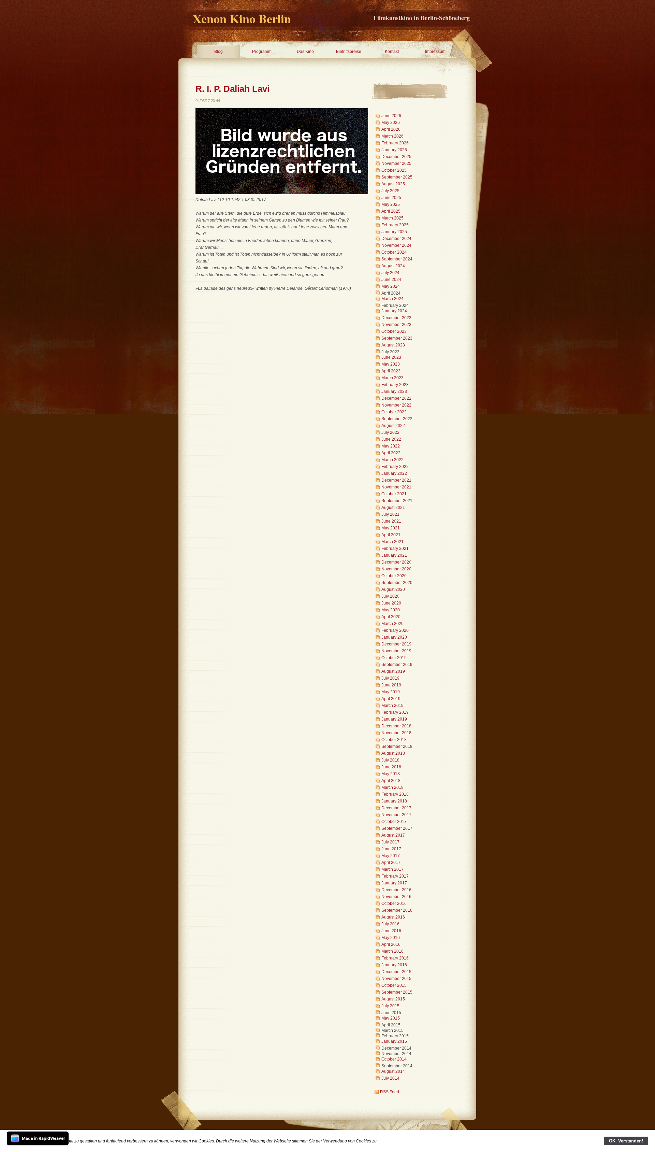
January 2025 (394, 231)
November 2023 (396, 324)
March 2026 (392, 136)
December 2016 (396, 889)
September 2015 (396, 992)
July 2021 (390, 514)
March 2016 (392, 951)
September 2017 (396, 828)
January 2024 (394, 311)
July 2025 (390, 190)
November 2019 (396, 651)
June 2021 (391, 521)
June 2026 (391, 115)
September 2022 (396, 418)
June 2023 (391, 357)
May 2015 (390, 1018)
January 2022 (394, 473)
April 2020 (391, 616)
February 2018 (395, 794)
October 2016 (394, 903)
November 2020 (396, 569)
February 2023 (395, 384)
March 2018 (392, 787)
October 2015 (394, 985)
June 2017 (391, 849)
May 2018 (390, 773)
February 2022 (395, 466)
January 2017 (394, 883)
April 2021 (391, 534)
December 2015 (396, 971)
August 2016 (393, 917)
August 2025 (393, 184)
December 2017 (396, 808)
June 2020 (391, 603)
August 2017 (393, 835)
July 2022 (390, 432)
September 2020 (396, 582)
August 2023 (393, 345)
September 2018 (396, 746)
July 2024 (390, 272)
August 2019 (393, 671)
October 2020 (394, 575)
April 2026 (391, 129)
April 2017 (391, 862)
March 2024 (392, 298)
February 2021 (395, 548)
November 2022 (396, 405)
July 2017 (390, 842)
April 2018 (391, 780)
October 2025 (394, 170)
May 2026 (390, 122)
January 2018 (394, 801)
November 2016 (396, 896)
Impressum (435, 51)
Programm (262, 51)
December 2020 (396, 562)
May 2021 (390, 528)
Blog (218, 51)
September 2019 (396, 664)
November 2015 (396, 978)
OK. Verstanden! (626, 1140)
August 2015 (393, 999)
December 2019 (396, 644)
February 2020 (395, 630)
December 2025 (396, 156)
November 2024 (396, 245)
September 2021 (396, 500)
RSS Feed (389, 1092)
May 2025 (390, 204)
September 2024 (396, 259)
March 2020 (392, 623)
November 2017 (396, 814)
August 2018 (393, 753)
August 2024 (393, 266)
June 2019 (391, 685)
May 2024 (390, 286)
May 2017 (390, 855)
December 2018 (396, 726)
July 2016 (390, 924)
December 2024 (396, 238)
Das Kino (305, 51)
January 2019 (394, 719)
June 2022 (391, 439)
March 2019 (392, 705)
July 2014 (390, 1078)
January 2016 (394, 965)
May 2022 (390, 446)
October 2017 (394, 821)
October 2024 (394, 252)
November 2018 (396, 732)
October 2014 (394, 1059)
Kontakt (392, 51)
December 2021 (396, 480)
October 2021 (394, 494)
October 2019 (394, 657)
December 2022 (396, 398)
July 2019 (390, 678)
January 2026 (394, 149)
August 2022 (393, 425)
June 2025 (391, 197)
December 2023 (396, 317)
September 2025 (396, 177)
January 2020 (394, 637)
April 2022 (391, 453)
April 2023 (391, 371)
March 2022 (392, 459)
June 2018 (391, 767)
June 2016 (391, 930)
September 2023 (396, 338)
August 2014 (393, 1071)
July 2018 (390, 760)
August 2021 (393, 507)
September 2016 (396, 910)
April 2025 (391, 211)
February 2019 (395, 712)
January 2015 (394, 1041)
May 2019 (390, 691)
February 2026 (395, 143)
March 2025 (392, 218)
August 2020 (393, 589)
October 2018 (394, 739)
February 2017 (395, 876)
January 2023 (394, 391)
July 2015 (390, 1006)
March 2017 (392, 869)
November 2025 (396, 163)
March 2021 (392, 541)
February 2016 (395, 958)
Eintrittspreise (348, 51)
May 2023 (390, 364)
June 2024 (391, 279)
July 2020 (390, 596)
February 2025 (395, 225)
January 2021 (394, 555)
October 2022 (394, 412)
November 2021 (396, 487)
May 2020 (390, 610)
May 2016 (390, 937)
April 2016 (391, 944)
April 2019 (391, 698)
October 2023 (394, 331)
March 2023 (392, 377)
